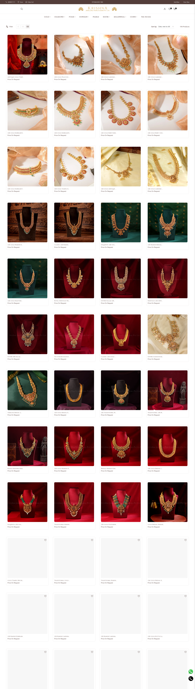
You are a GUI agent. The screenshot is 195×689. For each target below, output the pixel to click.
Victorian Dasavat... (62, 357)
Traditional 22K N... (155, 413)
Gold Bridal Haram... (156, 524)
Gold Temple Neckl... (15, 580)
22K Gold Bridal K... (61, 413)
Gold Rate (176, 2)
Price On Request (14, 79)
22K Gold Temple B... (61, 189)
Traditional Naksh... (62, 524)
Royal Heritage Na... (62, 301)
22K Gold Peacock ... (62, 77)
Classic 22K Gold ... (108, 357)
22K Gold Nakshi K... (15, 245)
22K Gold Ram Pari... (15, 301)
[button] (21, 9)
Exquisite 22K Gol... (108, 245)
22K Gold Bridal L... (155, 469)
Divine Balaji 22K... (108, 301)
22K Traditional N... (108, 413)
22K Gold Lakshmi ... (108, 77)
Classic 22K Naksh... (61, 245)
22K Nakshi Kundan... (15, 636)
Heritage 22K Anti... (155, 301)
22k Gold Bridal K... (155, 580)
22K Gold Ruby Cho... (155, 133)
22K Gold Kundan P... (15, 189)
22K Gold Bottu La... (155, 636)
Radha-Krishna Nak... (15, 469)
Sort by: (154, 27)
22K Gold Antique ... (108, 189)
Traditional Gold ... (62, 580)
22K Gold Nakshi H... (62, 469)
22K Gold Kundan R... (15, 133)
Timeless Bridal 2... (15, 413)
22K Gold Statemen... (109, 524)
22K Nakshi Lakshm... (62, 636)
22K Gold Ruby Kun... (108, 133)
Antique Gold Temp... (16, 77)
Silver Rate (186, 2)
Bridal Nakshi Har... (108, 469)
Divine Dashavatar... (155, 357)
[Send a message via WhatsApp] (191, 671)
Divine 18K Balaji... (14, 357)
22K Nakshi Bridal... (155, 245)
